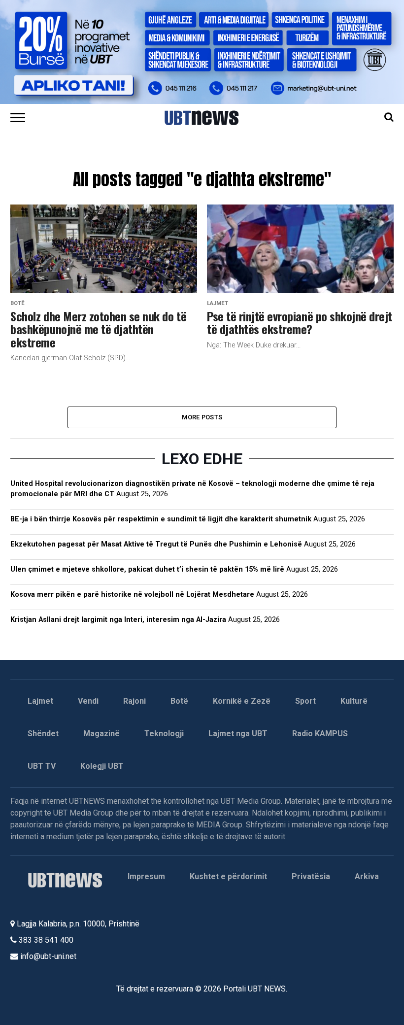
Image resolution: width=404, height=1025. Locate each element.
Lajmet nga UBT (238, 733)
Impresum (146, 876)
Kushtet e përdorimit (228, 876)
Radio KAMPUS (320, 733)
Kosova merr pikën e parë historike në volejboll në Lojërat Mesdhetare (132, 594)
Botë (179, 701)
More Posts (202, 417)
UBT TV (42, 766)
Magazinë (101, 733)
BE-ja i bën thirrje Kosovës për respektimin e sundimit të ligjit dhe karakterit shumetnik (160, 519)
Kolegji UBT (102, 766)
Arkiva (367, 876)
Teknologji (164, 733)
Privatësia (311, 876)
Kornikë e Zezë (241, 701)
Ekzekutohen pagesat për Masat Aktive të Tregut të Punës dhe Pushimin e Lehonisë (156, 544)
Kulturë (354, 701)
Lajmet (40, 701)
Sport (305, 701)
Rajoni (134, 701)
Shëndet (43, 733)
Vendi (88, 701)
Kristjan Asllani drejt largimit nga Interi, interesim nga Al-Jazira (118, 619)
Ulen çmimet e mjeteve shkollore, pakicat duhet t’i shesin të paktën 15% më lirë (147, 569)
